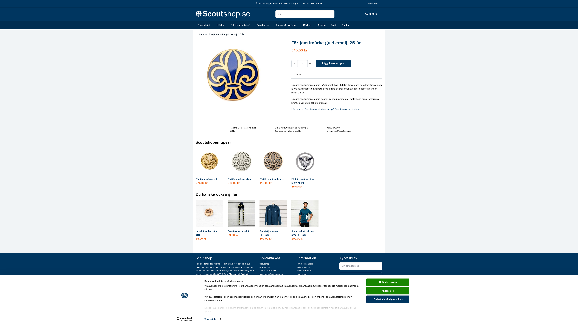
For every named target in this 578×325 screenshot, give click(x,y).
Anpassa (386, 290)
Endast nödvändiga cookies (387, 299)
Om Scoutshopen (305, 264)
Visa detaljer (211, 319)
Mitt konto (373, 4)
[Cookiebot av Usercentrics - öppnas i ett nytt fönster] (184, 319)
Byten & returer (304, 271)
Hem (201, 35)
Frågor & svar (303, 267)
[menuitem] (205, 25)
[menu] (289, 25)
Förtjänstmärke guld (207, 179)
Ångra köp (302, 274)
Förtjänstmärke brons (271, 179)
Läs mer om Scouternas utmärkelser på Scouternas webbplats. (325, 109)
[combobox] (304, 14)
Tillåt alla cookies (388, 282)
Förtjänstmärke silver (239, 179)
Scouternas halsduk (238, 231)
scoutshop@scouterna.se (271, 274)
